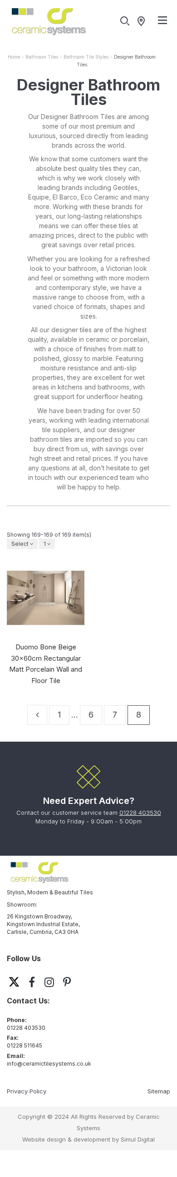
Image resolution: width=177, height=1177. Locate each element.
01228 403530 (140, 812)
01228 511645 (24, 1045)
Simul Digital (138, 1139)
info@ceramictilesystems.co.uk (49, 1063)
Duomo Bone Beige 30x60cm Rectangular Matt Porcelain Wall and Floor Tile (45, 664)
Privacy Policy (26, 1091)
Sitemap (159, 1091)
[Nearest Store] (143, 21)
